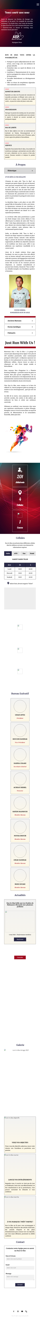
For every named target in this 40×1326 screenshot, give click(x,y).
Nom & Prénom (11, 1256)
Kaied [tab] (32, 553)
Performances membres (24, 935)
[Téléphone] (26, 1311)
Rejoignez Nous (17, 42)
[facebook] (13, 1311)
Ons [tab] (24, 553)
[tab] (20, 170)
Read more (20, 939)
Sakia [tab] (8, 553)
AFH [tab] (16, 553)
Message (8, 1273)
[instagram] (18, 1311)
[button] (7, 922)
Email (7, 1265)
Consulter (20, 957)
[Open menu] (38, 4)
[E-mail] (22, 1311)
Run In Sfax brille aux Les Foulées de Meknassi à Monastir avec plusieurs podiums (20, 905)
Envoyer (20, 1284)
